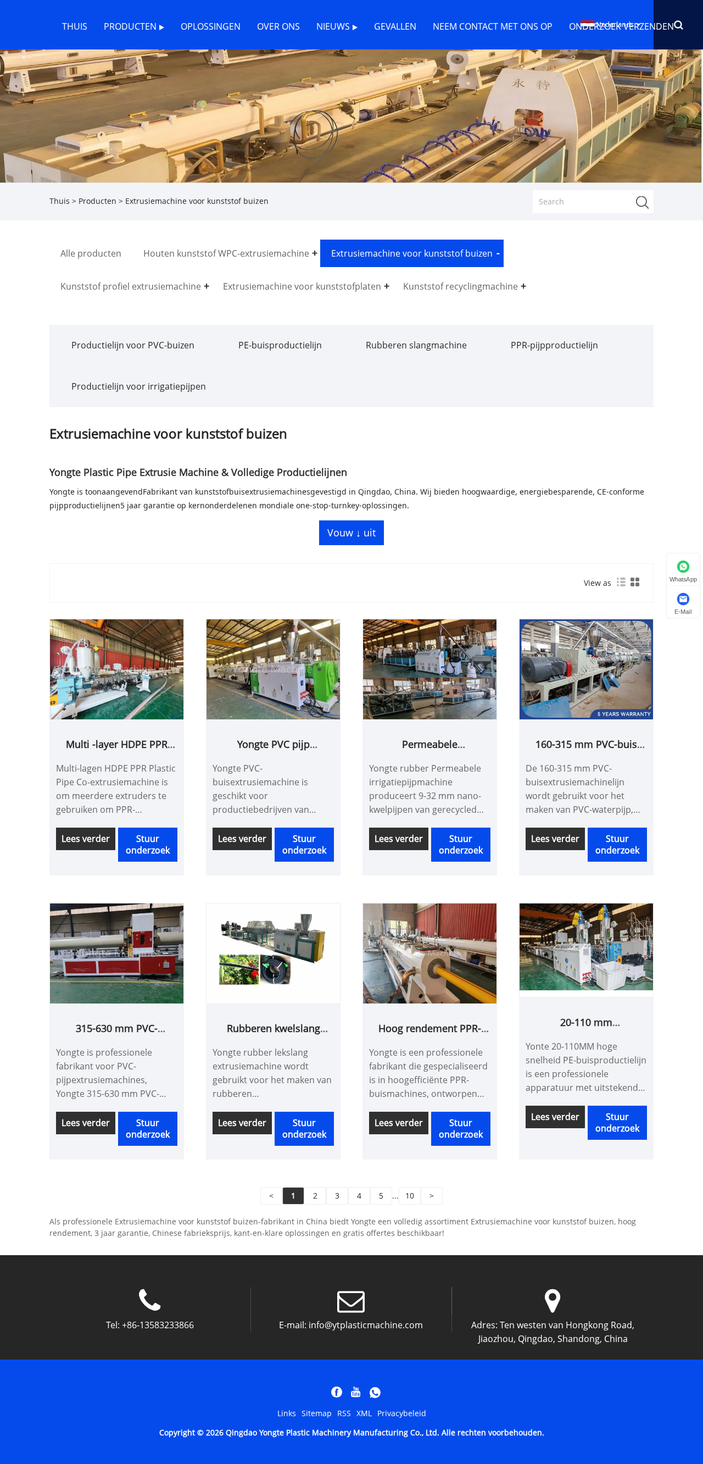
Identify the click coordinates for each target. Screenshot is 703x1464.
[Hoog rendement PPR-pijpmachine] (429, 952)
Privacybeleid (401, 1413)
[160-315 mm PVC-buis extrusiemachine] (586, 668)
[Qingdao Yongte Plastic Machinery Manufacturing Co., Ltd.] (27, 56)
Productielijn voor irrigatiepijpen (138, 386)
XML (364, 1413)
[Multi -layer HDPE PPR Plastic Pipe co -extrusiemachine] (116, 668)
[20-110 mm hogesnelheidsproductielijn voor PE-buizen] (586, 946)
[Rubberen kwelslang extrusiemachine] (273, 952)
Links (286, 1413)
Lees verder (86, 839)
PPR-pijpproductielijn (554, 345)
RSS (344, 1413)
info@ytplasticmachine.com (366, 1325)
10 (409, 1195)
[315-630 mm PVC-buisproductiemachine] (116, 952)
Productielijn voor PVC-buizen (132, 345)
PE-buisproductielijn (280, 345)
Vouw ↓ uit (351, 532)
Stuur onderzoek (148, 844)
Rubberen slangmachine (416, 345)
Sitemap (317, 1413)
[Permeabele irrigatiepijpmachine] (429, 668)
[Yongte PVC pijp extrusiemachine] (273, 668)
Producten (97, 201)
